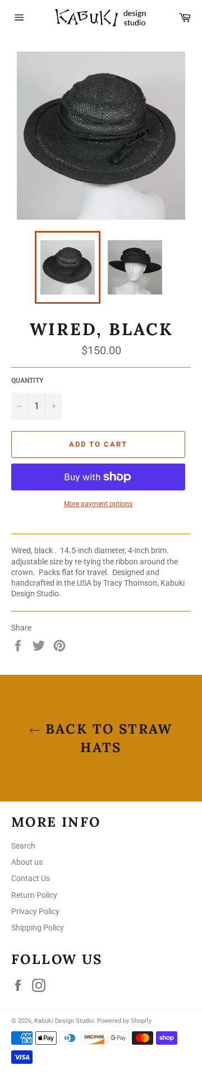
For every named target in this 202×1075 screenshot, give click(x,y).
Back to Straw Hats (106, 738)
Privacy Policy (35, 911)
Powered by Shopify (124, 1021)
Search (23, 845)
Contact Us (30, 878)
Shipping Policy (37, 927)
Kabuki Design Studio (64, 1021)
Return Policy (34, 895)
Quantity (27, 380)
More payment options (98, 504)
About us (27, 862)
